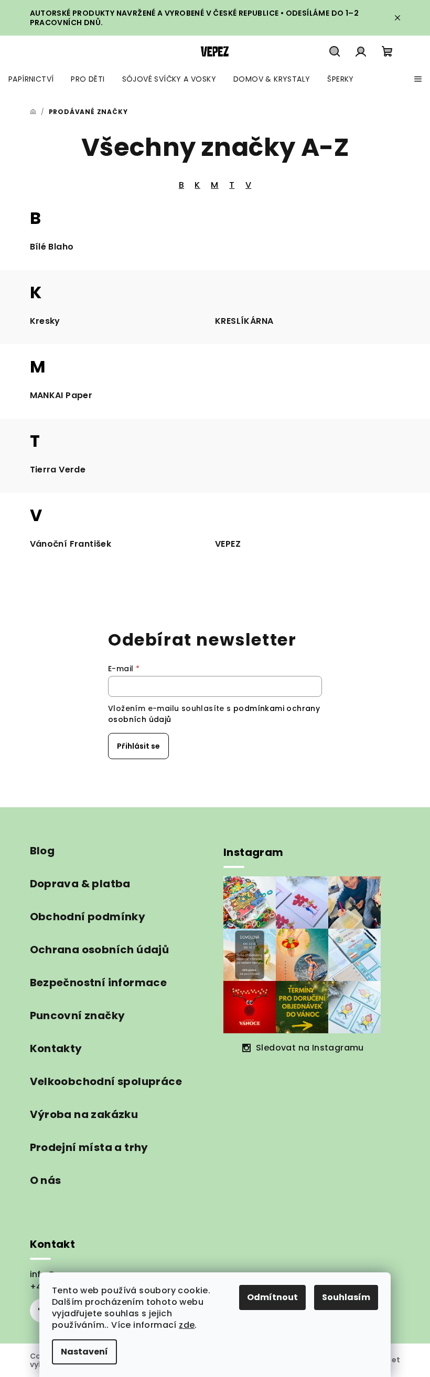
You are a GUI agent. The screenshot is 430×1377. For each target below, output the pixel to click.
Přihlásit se (138, 746)
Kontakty (56, 1048)
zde (187, 1325)
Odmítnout (272, 1297)
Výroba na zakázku (84, 1114)
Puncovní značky (77, 1015)
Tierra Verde (58, 470)
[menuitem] (31, 79)
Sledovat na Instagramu (310, 1048)
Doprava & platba (80, 883)
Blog (42, 850)
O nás (45, 1180)
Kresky (45, 321)
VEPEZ (228, 544)
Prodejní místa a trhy (89, 1147)
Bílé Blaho (52, 247)
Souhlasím (346, 1297)
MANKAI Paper (61, 395)
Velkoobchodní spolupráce (106, 1081)
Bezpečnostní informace (98, 982)
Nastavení (84, 1352)
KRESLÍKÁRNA (244, 321)
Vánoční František (71, 544)
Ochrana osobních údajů (99, 949)
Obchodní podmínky (88, 916)
